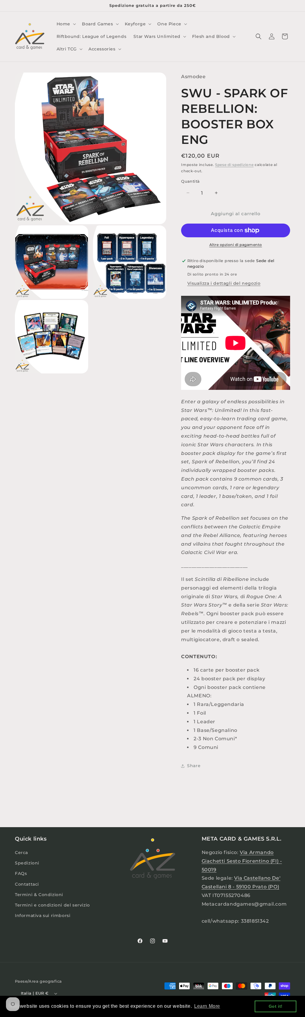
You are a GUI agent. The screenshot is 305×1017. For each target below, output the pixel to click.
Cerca (21, 852)
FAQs (21, 873)
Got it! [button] (276, 1006)
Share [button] (193, 765)
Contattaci (27, 884)
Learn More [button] (207, 1006)
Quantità (190, 181)
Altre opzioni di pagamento (235, 244)
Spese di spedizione (234, 164)
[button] (65, 24)
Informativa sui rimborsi (42, 915)
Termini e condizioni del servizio (52, 905)
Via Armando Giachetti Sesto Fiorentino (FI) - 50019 (242, 861)
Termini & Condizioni (39, 894)
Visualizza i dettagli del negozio (224, 283)
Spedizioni (27, 863)
